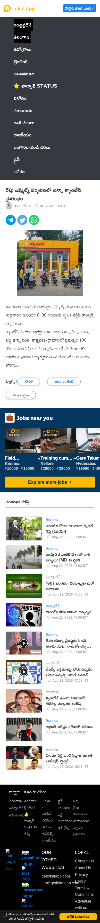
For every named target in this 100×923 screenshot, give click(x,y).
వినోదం (47, 820)
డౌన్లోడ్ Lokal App (78, 916)
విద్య (76, 800)
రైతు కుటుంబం (80, 810)
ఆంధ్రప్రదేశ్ (22, 24)
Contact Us (84, 861)
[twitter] (23, 222)
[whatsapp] (35, 222)
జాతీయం (64, 807)
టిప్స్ (27, 833)
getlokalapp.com (56, 876)
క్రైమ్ (61, 800)
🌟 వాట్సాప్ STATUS (30, 821)
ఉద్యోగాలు (31, 800)
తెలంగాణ (21, 37)
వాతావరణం (81, 820)
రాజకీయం (49, 840)
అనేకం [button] (19, 171)
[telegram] (11, 222)
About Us (83, 868)
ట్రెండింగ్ (30, 807)
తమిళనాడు (17, 815)
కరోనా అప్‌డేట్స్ (47, 830)
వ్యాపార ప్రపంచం (79, 830)
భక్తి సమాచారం (65, 817)
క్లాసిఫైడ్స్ (63, 827)
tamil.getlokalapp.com (60, 883)
